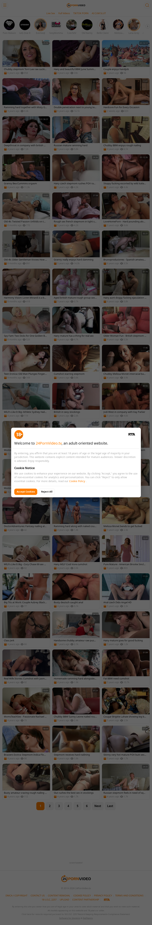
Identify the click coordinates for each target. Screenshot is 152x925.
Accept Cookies (26, 491)
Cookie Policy (77, 481)
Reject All (46, 491)
